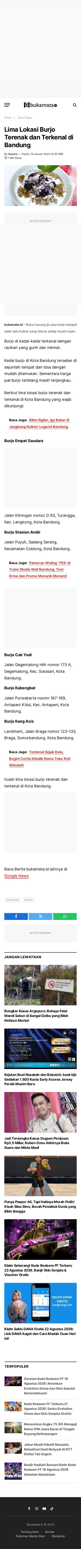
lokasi (28, 899)
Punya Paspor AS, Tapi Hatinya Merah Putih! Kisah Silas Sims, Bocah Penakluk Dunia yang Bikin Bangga (40, 1206)
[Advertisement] (40, 46)
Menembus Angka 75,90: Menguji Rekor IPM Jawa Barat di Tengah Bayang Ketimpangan (50, 1429)
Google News (16, 875)
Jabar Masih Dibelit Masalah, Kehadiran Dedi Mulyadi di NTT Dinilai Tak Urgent (48, 1449)
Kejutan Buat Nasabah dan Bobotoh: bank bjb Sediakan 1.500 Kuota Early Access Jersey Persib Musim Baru (40, 1079)
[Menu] (7, 105)
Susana (12, 154)
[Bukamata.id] (40, 105)
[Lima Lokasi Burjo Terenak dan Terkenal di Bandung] (40, 185)
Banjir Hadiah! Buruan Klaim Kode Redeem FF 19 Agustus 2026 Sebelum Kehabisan (50, 1469)
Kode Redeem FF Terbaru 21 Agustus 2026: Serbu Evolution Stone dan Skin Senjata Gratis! (48, 1409)
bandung (12, 899)
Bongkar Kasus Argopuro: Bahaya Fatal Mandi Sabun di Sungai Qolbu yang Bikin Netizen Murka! (36, 1016)
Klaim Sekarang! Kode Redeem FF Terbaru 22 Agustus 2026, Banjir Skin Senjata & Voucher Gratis (38, 1270)
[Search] (74, 105)
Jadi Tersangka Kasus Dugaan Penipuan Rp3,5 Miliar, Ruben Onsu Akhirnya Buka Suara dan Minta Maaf (36, 1143)
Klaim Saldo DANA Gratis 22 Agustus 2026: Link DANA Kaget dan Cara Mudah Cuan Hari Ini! (40, 1334)
